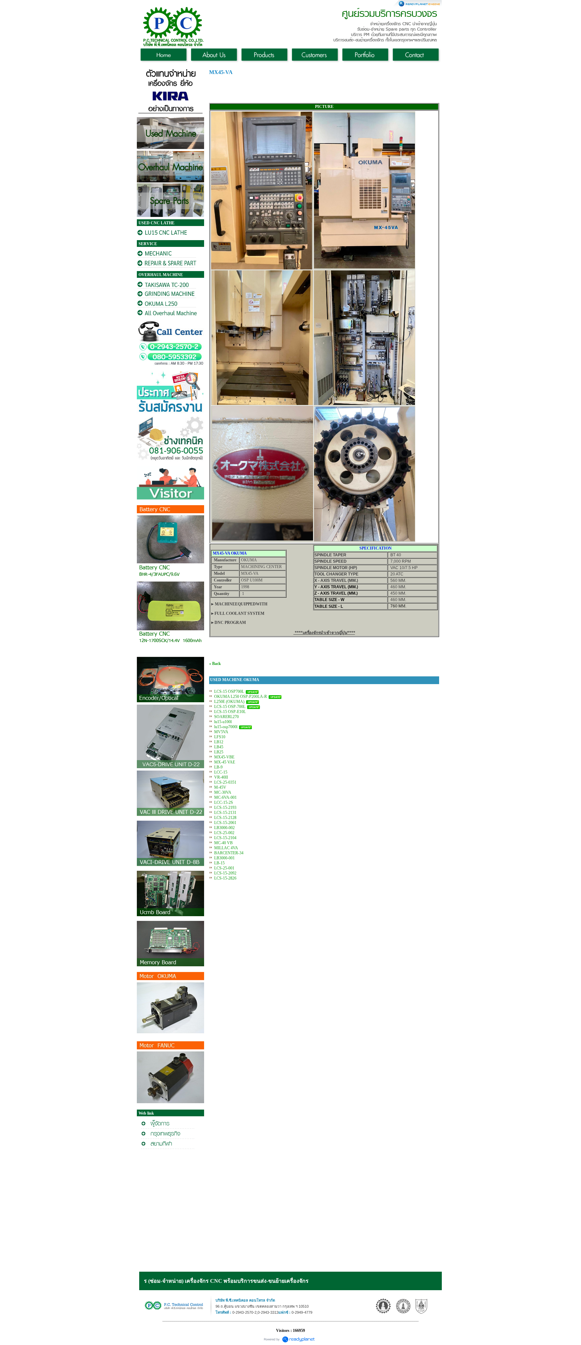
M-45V (220, 787)
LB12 (218, 742)
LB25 (218, 752)
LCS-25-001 (224, 868)
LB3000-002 (224, 827)
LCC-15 (220, 772)
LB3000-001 (224, 858)
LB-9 (218, 767)
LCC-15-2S (223, 802)
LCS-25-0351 (225, 782)
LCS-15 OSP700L (229, 691)
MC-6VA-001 (225, 797)
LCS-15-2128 (225, 817)
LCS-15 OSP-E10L (230, 711)
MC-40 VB (223, 842)
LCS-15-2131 (225, 812)
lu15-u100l (223, 721)
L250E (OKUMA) (229, 701)
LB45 (218, 747)
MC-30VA (222, 792)
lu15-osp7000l (225, 726)
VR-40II (221, 777)
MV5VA (221, 732)
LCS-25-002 (224, 832)
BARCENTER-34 (228, 853)
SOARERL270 (226, 716)
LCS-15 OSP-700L (229, 706)
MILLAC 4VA (226, 848)
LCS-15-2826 (225, 878)
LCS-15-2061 (225, 822)
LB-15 (219, 863)
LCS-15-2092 (225, 873)
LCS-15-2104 (225, 837)
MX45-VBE (224, 757)
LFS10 (219, 737)
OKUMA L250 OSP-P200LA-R (240, 696)
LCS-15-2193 (225, 807)
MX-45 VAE (224, 762)
